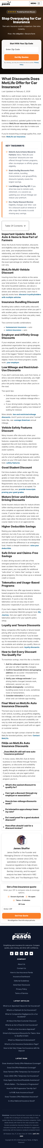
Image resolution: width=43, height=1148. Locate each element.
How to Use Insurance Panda (21, 972)
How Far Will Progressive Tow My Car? (21, 1088)
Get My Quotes (21, 57)
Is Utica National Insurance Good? (21, 1101)
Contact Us (21, 968)
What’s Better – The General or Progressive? (21, 1084)
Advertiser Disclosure (21, 985)
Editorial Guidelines (21, 981)
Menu (33, 3)
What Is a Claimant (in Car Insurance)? (21, 1010)
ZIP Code (21, 904)
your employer (13, 362)
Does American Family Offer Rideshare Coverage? (21, 1063)
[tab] (21, 765)
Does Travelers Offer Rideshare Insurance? (21, 1097)
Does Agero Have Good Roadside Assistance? (21, 1080)
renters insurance (13, 330)
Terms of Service (21, 993)
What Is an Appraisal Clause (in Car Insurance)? (21, 1006)
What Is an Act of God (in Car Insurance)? (21, 1025)
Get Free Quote (21, 916)
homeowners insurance (16, 327)
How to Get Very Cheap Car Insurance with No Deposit (22, 1049)
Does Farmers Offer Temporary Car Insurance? (21, 1072)
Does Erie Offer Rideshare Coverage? (21, 1068)
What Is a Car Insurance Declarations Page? (21, 1044)
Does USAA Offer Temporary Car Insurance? (21, 1076)
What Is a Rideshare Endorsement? (21, 1040)
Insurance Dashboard (21, 977)
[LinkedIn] (21, 953)
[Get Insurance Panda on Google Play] (31, 953)
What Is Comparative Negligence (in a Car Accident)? (21, 1015)
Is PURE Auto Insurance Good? (21, 1092)
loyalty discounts (31, 647)
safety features (13, 463)
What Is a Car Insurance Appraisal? (21, 1029)
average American (22, 420)
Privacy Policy (21, 989)
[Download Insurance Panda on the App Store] (26, 953)
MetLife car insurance (15, 137)
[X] (16, 953)
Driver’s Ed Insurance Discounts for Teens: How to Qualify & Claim (21, 1034)
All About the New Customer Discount (21, 1021)
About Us (21, 964)
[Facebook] (11, 953)
